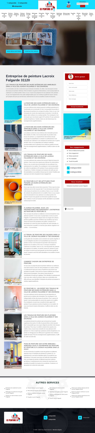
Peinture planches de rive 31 (22, 14)
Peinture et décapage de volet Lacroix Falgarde (58, 395)
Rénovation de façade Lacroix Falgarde (37, 390)
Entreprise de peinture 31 (4, 15)
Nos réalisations (14, 51)
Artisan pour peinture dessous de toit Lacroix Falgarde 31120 (80, 388)
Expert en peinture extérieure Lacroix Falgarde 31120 (80, 392)
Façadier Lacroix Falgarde (34, 397)
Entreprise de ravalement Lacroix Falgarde (13, 388)
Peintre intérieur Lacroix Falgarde (35, 388)
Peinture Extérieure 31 (16, 14)
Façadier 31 (73, 14)
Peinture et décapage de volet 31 (52, 16)
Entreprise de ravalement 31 (41, 15)
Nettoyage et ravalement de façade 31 (34, 16)
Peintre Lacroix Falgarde (55, 398)
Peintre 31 (47, 14)
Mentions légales (57, 429)
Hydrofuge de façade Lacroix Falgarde (59, 391)
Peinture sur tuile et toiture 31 (28, 16)
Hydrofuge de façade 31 (59, 14)
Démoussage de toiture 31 (66, 14)
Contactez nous (31, 51)
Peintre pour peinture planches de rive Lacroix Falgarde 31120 (81, 396)
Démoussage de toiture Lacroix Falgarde (57, 388)
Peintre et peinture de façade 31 (78, 16)
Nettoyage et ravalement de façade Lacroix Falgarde (14, 392)
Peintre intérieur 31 (91, 14)
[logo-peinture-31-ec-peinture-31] (47, 6)
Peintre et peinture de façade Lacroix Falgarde (36, 394)
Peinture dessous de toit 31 (10, 15)
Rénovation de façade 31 (85, 14)
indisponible (12, 3)
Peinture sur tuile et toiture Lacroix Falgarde (14, 396)
